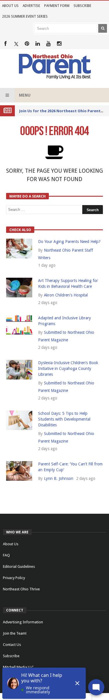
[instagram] (59, 43)
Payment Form (56, 6)
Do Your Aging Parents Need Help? (69, 241)
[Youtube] (48, 43)
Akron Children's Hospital (66, 295)
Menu (25, 95)
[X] (16, 43)
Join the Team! (14, 633)
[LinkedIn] (37, 43)
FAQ (6, 555)
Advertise (31, 6)
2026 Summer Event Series (25, 16)
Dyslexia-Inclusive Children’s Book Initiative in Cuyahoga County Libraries (68, 368)
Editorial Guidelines (19, 566)
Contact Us (12, 644)
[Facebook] (5, 43)
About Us (10, 6)
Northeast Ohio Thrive (21, 589)
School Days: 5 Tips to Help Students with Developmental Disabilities (64, 419)
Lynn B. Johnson (58, 478)
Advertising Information (23, 622)
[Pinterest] (27, 43)
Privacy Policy (14, 578)
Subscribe (82, 6)
